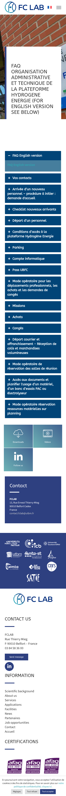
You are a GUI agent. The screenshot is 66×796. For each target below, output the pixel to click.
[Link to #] (9, 666)
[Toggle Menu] (59, 7)
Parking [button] (18, 247)
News (8, 713)
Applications (13, 704)
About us (11, 696)
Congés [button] (17, 328)
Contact (10, 727)
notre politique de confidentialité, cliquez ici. (39, 785)
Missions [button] (18, 306)
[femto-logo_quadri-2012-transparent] (33, 551)
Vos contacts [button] (21, 178)
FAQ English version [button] (27, 155)
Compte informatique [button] (28, 259)
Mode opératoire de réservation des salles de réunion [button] (32, 366)
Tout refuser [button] (32, 791)
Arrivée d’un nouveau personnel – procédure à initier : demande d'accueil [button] (31, 193)
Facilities (10, 709)
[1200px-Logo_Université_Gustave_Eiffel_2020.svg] (52, 539)
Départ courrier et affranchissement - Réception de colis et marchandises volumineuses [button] (31, 346)
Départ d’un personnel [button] (29, 220)
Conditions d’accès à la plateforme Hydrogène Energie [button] (30, 234)
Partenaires (12, 718)
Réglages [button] (17, 791)
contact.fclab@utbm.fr (22, 513)
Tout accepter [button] (48, 791)
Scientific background (19, 691)
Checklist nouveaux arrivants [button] (34, 209)
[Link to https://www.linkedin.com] (18, 457)
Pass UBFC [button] (20, 270)
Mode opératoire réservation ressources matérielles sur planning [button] (31, 409)
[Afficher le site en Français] (50, 7)
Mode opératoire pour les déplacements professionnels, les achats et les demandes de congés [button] (32, 287)
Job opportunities (17, 722)
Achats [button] (17, 317)
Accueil (14, 50)
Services (10, 700)
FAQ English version (21, 165)
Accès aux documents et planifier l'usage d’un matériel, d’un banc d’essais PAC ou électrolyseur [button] (30, 386)
